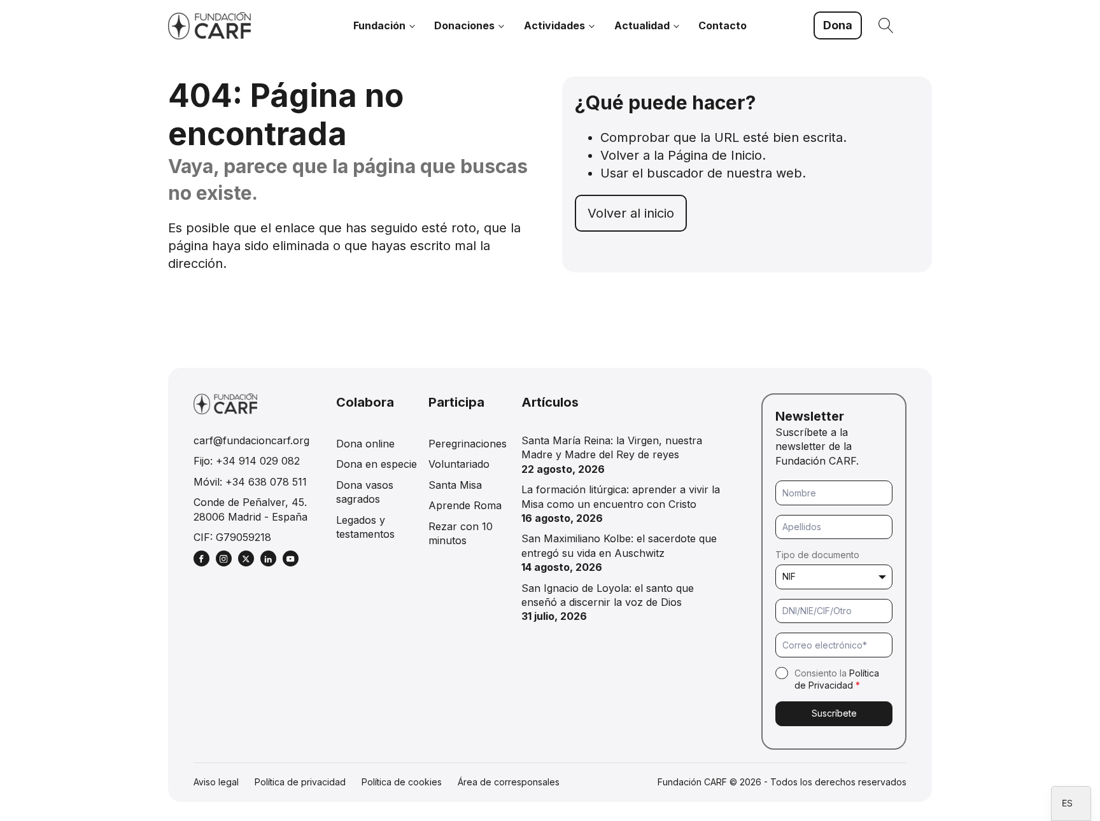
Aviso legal (216, 781)
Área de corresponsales (509, 781)
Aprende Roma (465, 505)
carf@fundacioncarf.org (251, 440)
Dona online (365, 443)
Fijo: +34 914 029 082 (247, 460)
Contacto (722, 25)
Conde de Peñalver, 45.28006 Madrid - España (250, 509)
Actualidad (642, 25)
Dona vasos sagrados (364, 492)
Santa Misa (455, 485)
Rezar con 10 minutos (460, 533)
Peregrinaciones (467, 443)
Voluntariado (459, 464)
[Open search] (886, 25)
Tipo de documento (817, 554)
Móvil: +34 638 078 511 (250, 481)
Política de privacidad (300, 781)
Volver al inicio (631, 213)
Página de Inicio (715, 155)
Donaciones (464, 25)
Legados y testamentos (365, 527)
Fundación (379, 25)
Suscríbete (834, 713)
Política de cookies (402, 781)
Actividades (554, 25)
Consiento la (836, 679)
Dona (837, 25)
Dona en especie (376, 464)
